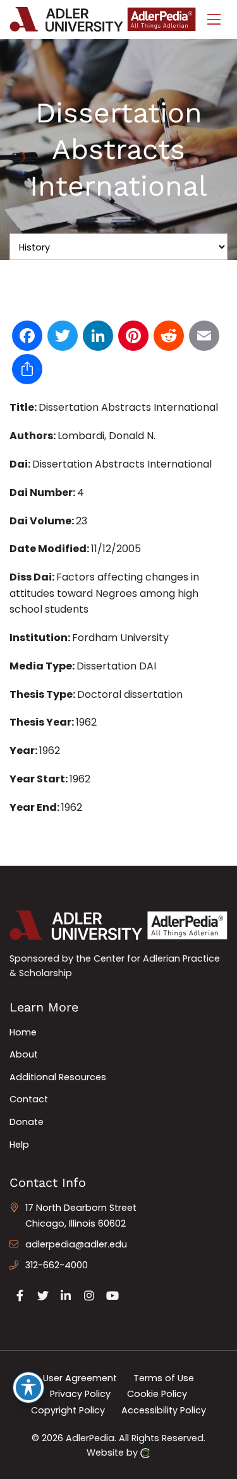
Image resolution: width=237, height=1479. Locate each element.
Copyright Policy (68, 1410)
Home (23, 1032)
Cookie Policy (157, 1394)
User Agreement (80, 1377)
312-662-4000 (56, 1265)
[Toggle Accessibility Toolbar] (28, 1387)
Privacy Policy (80, 1394)
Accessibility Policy (163, 1410)
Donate (26, 1122)
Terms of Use (163, 1377)
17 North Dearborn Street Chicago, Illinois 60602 (81, 1215)
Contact (28, 1099)
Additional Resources (57, 1077)
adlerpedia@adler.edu (76, 1244)
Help (19, 1144)
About (23, 1054)
